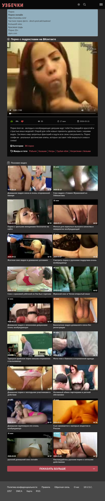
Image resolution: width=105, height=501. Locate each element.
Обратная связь (62, 487)
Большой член (15, 24)
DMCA (19, 491)
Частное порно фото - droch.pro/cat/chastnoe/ (29, 21)
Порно (11, 12)
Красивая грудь (15, 27)
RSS (38, 491)
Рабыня (33, 151)
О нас (76, 487)
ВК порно (29, 146)
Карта (29, 491)
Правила (46, 487)
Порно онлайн (15, 15)
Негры (52, 151)
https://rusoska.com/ (17, 18)
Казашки (43, 151)
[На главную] (13, 4)
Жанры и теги (20, 151)
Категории (18, 146)
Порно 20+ (13, 30)
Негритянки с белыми (80, 151)
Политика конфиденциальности (22, 487)
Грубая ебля (62, 151)
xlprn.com (12, 33)
